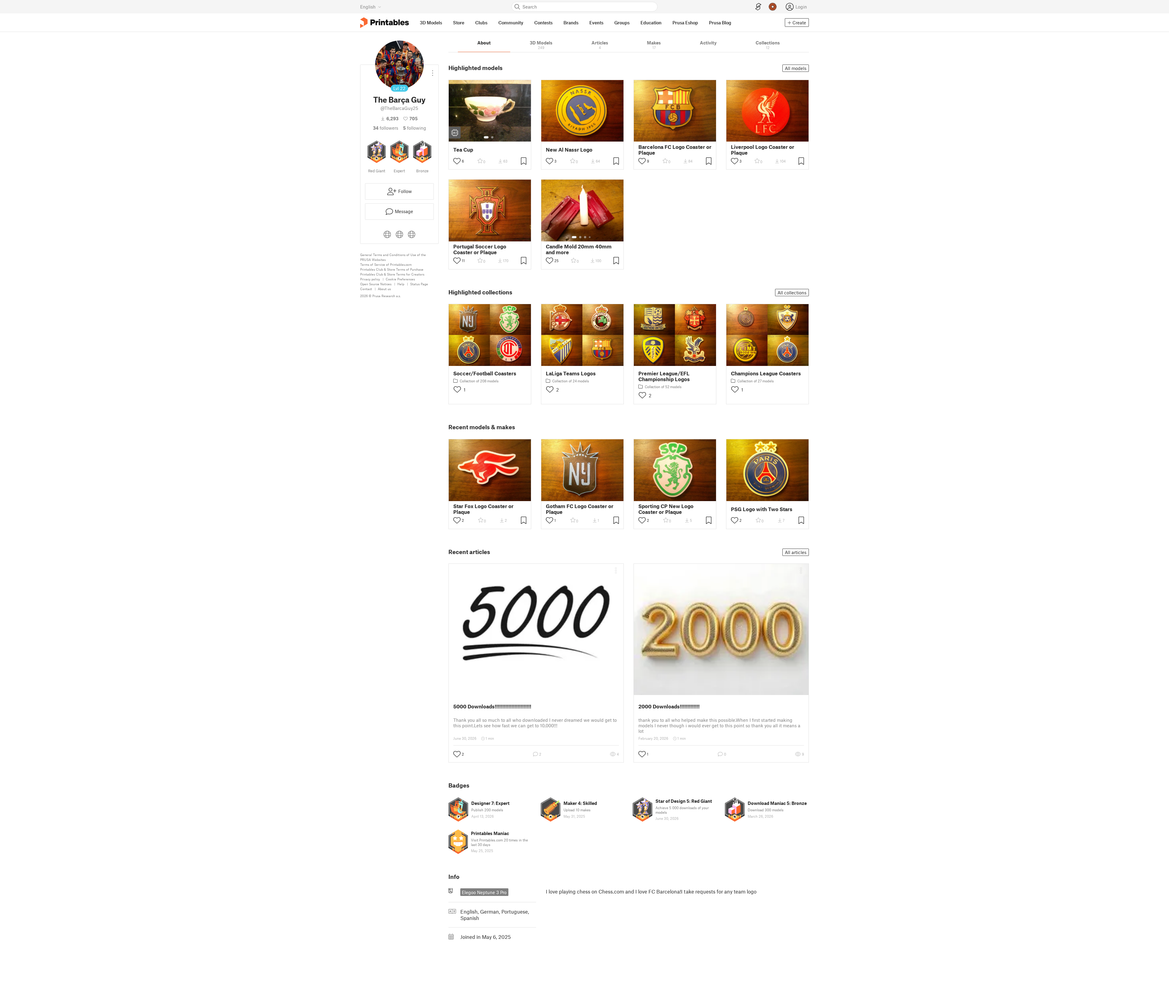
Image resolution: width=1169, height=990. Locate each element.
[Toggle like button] (457, 161)
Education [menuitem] (651, 22)
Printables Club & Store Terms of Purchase (391, 269)
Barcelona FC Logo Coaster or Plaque (674, 150)
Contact (366, 289)
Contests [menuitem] (543, 22)
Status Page (419, 284)
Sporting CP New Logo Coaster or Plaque (665, 509)
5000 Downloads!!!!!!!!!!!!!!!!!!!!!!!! (492, 706)
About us (384, 289)
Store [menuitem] (458, 22)
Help (400, 284)
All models (795, 68)
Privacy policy (370, 279)
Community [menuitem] (510, 22)
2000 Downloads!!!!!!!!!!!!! (669, 706)
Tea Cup (463, 150)
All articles (795, 552)
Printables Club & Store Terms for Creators (392, 274)
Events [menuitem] (596, 22)
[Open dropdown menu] (433, 71)
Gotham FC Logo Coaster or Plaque (579, 509)
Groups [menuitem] (622, 22)
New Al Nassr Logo (569, 150)
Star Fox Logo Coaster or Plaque (483, 509)
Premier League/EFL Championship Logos (664, 376)
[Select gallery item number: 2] (492, 137)
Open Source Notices (375, 284)
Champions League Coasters (766, 373)
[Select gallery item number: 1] (486, 137)
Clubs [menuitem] (481, 22)
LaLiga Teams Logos (571, 373)
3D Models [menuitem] (431, 22)
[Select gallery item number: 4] (590, 237)
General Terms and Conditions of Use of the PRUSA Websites (393, 257)
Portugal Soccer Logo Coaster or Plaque (479, 249)
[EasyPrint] (758, 7)
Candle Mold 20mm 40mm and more (579, 249)
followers (385, 128)
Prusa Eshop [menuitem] (685, 22)
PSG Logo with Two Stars (761, 509)
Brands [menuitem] (570, 22)
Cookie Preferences (400, 279)
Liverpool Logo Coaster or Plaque (762, 150)
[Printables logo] (384, 22)
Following (414, 128)
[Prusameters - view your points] (773, 7)
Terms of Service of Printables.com (386, 264)
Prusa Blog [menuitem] (720, 22)
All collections (792, 292)
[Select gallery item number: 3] (585, 237)
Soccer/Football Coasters (484, 373)
